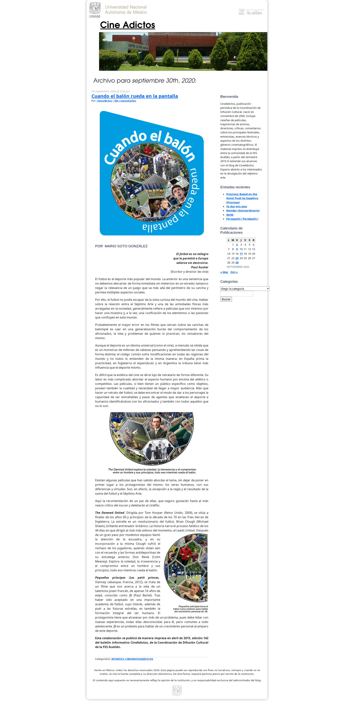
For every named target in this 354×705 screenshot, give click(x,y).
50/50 (229, 214)
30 (236, 262)
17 (241, 253)
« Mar (224, 272)
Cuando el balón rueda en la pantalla (134, 96)
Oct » (234, 272)
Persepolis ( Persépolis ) (242, 219)
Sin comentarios (125, 100)
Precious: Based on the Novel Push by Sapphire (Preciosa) (242, 198)
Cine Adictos (127, 24)
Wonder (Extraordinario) (243, 210)
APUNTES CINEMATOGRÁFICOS (132, 659)
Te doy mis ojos (236, 206)
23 (236, 258)
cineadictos (104, 100)
